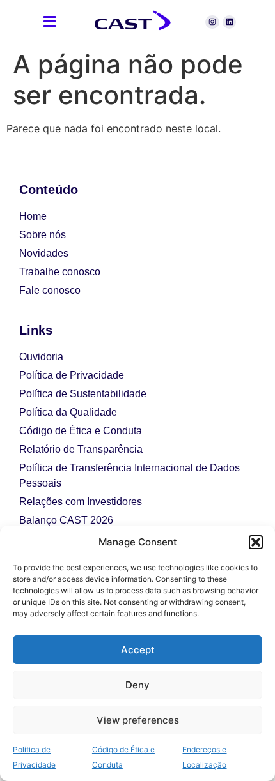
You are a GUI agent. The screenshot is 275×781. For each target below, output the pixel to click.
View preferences (138, 720)
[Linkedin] (230, 22)
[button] (255, 542)
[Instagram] (212, 22)
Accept (138, 650)
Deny (137, 685)
